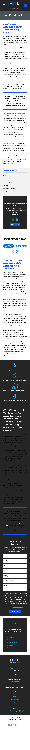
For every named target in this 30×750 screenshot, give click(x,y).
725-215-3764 (15, 670)
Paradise (11, 645)
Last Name (5, 560)
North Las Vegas (13, 642)
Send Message (15, 611)
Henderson (11, 640)
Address (5, 575)
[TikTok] (23, 711)
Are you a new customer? (9, 580)
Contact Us (15, 705)
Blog (15, 702)
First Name (5, 555)
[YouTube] (20, 711)
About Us (15, 696)
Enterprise (11, 637)
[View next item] (17, 219)
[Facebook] (7, 711)
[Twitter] (13, 711)
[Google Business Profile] (16, 711)
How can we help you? (8, 585)
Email (4, 570)
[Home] (14, 5)
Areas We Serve (15, 699)
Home (14, 694)
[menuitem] (15, 175)
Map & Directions (15, 681)
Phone (4, 565)
